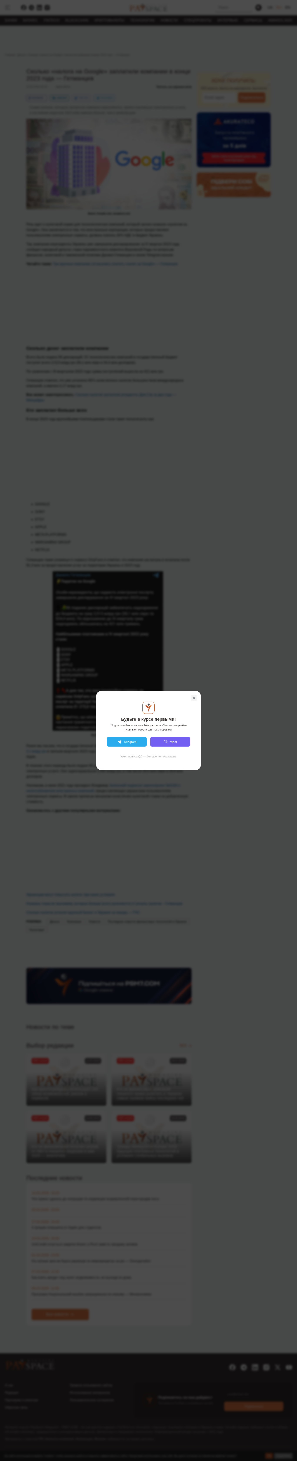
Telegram (130, 742)
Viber (173, 742)
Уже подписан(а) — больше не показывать (148, 756)
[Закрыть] (194, 698)
